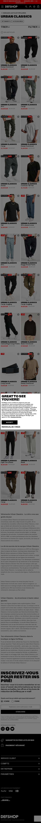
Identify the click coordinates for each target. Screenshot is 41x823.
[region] (20, 412)
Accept (9, 422)
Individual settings (11, 427)
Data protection (16, 417)
